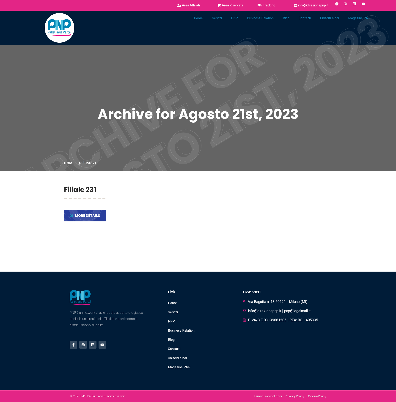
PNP (234, 18)
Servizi (217, 18)
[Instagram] (83, 345)
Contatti (174, 349)
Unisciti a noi (177, 358)
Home (198, 18)
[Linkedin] (92, 345)
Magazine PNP (179, 367)
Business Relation (260, 18)
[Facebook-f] (73, 345)
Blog (171, 339)
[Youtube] (102, 345)
